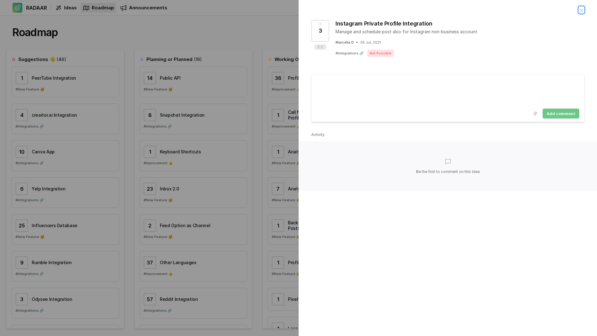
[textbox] (448, 90)
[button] (320, 47)
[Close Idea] (581, 10)
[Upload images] (535, 114)
